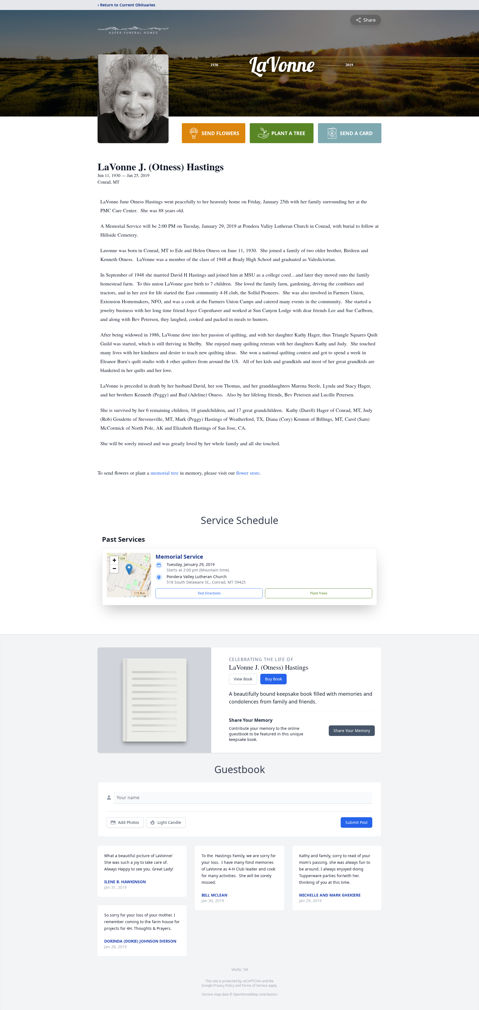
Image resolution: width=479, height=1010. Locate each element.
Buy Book (273, 679)
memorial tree (165, 472)
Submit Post (356, 822)
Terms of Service (254, 985)
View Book (243, 679)
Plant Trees (318, 593)
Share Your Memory (351, 730)
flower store (247, 472)
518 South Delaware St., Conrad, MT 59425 (206, 582)
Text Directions (209, 593)
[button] (129, 569)
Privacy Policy (223, 985)
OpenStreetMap (245, 994)
